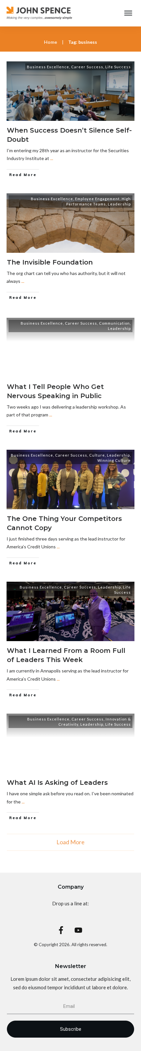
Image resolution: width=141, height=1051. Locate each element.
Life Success (118, 67)
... (51, 158)
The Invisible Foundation (50, 262)
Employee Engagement (97, 199)
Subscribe (70, 1029)
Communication (114, 323)
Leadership (119, 204)
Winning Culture (114, 460)
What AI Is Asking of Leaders (57, 782)
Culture (97, 455)
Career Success (87, 67)
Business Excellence (48, 67)
